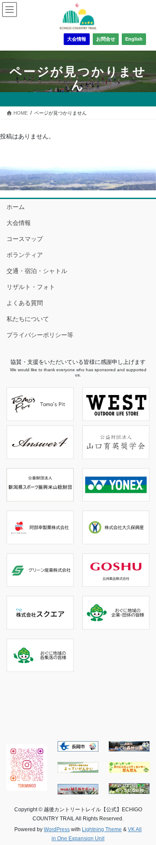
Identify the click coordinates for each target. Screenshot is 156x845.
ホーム (15, 206)
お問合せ (105, 39)
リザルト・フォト (30, 286)
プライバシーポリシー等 (39, 334)
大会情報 (76, 39)
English (134, 39)
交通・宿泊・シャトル (36, 270)
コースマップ (24, 238)
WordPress (57, 829)
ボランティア (24, 254)
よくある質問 (24, 302)
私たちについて (27, 318)
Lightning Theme (102, 829)
